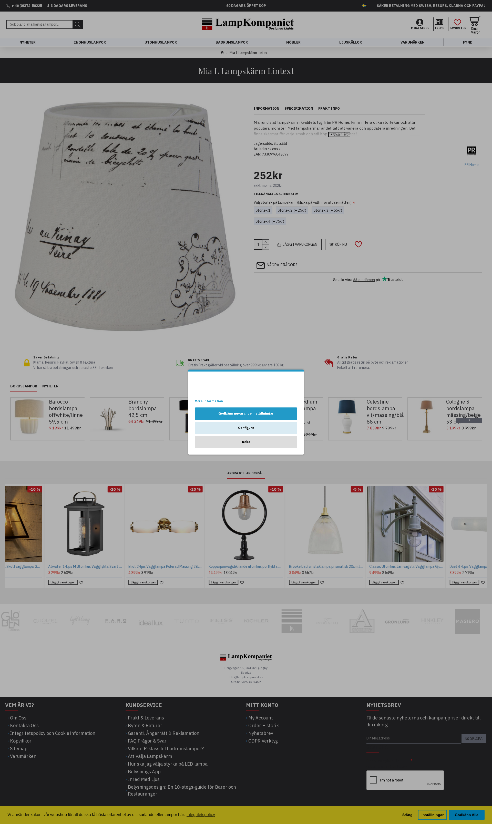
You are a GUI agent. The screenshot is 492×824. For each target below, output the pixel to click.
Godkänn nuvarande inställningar (246, 413)
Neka (246, 442)
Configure (246, 428)
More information (209, 401)
